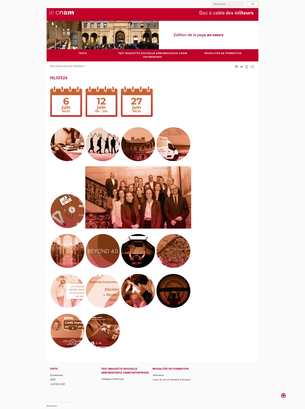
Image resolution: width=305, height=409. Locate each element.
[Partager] (252, 67)
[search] (227, 4)
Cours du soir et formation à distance (172, 379)
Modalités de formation (170, 368)
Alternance (158, 375)
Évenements (56, 375)
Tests (54, 368)
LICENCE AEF (57, 384)
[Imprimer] (236, 67)
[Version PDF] (246, 67)
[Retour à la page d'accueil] (67, 14)
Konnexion (52, 406)
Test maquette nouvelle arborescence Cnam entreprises (125, 370)
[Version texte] (241, 67)
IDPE (53, 379)
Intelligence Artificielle (112, 379)
